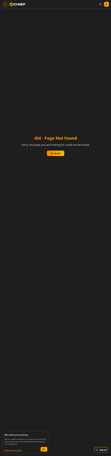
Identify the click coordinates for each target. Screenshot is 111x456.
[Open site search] (100, 4)
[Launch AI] (106, 4)
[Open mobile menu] (5, 4)
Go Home (56, 153)
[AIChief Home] (17, 4)
